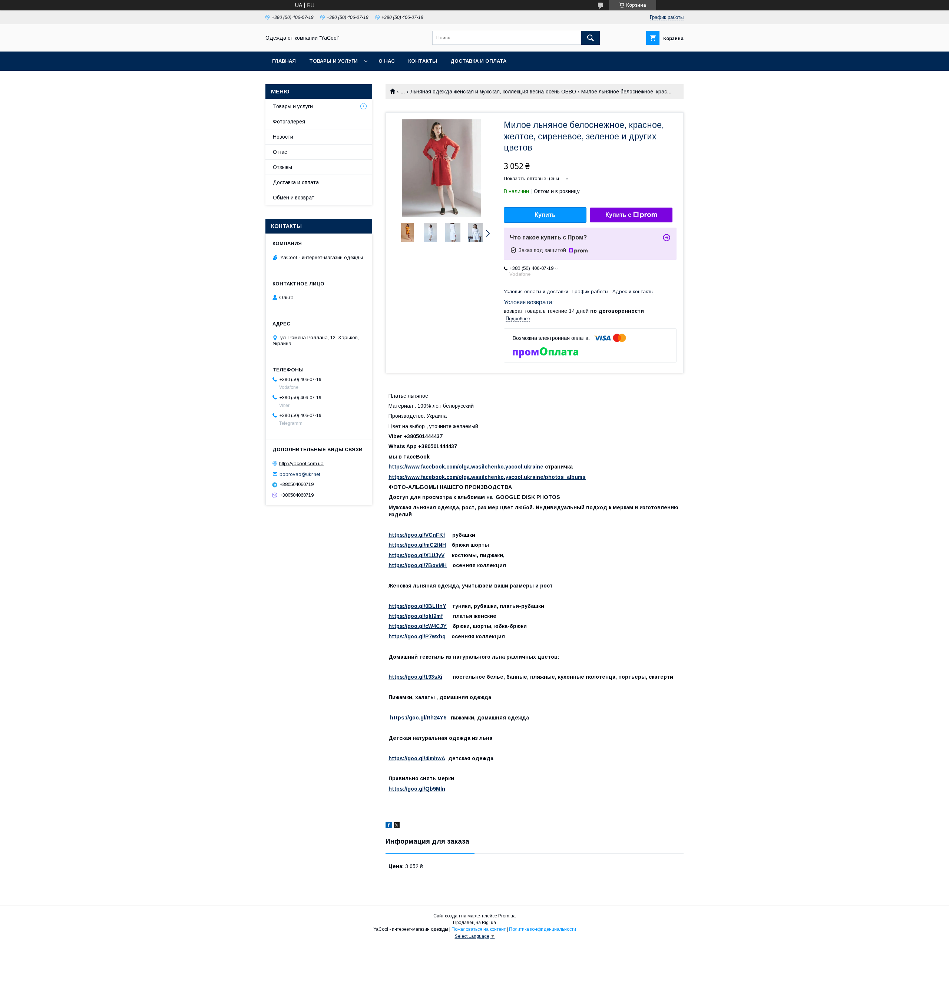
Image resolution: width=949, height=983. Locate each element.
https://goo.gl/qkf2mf (415, 616)
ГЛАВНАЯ (284, 61)
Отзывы (282, 167)
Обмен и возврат (293, 198)
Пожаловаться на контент (479, 929)
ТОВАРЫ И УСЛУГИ (333, 61)
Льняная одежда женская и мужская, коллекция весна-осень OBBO (493, 92)
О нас (280, 152)
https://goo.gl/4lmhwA (416, 758)
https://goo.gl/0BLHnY (417, 606)
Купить (545, 215)
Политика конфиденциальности (542, 929)
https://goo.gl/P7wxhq (417, 636)
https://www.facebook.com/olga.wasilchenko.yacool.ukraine (465, 467)
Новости (283, 137)
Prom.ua (507, 916)
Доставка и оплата (478, 61)
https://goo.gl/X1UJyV (416, 555)
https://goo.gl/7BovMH (417, 565)
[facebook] (389, 826)
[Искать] (590, 38)
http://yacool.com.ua (301, 463)
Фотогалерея (289, 122)
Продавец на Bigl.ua (474, 922)
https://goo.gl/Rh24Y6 (417, 718)
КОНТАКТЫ (422, 61)
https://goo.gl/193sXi (415, 677)
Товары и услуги (293, 106)
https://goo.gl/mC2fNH (417, 545)
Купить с (618, 215)
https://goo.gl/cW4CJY (417, 626)
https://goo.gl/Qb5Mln (416, 789)
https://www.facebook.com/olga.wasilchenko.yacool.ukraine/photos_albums (487, 477)
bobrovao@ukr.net (300, 474)
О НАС (386, 61)
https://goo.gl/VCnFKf (416, 535)
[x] (397, 826)
